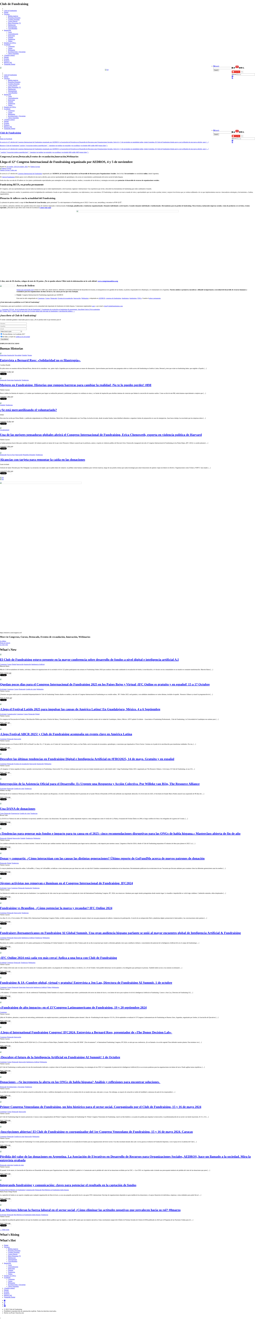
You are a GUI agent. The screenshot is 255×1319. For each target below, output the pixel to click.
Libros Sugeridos (13, 53)
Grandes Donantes (14, 19)
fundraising (133, 298)
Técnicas (7, 14)
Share (6, 139)
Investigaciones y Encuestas (17, 52)
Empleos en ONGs (10, 43)
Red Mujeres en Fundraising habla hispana (55, 1190)
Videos (10, 41)
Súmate (6, 57)
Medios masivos (13, 16)
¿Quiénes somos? (9, 55)
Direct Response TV (14, 23)
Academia (7, 44)
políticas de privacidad (23, 337)
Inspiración (7, 30)
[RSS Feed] (232, 78)
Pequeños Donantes (14, 18)
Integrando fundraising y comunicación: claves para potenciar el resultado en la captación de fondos (68, 1185)
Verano (29, 355)
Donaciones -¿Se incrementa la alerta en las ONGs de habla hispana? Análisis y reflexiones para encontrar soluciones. (80, 1082)
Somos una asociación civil (25, 290)
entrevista (10, 1165)
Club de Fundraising (8, 177)
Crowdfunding (12, 28)
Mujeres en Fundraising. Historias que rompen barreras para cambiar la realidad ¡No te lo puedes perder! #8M (75, 385)
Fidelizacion (12, 25)
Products (6, 61)
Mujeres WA (8, 62)
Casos (10, 32)
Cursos (10, 48)
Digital (6, 12)
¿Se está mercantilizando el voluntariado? (28, 410)
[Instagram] (232, 76)
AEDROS (102, 298)
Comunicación (11, 714)
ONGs (139, 298)
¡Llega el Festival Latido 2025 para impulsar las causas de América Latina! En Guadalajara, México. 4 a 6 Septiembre (80, 709)
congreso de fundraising (113, 298)
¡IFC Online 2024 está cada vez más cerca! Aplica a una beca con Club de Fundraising (58, 957)
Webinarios (11, 50)
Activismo (3, 689)
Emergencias (15, 813)
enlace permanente (155, 298)
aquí (93, 306)
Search (217, 66)
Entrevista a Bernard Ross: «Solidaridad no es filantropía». (40, 360)
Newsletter (18, 355)
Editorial (9, 838)
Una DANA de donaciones (17, 808)
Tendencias (11, 39)
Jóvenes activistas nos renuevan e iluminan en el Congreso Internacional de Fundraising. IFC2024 (66, 883)
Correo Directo (12, 21)
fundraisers (125, 298)
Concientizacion (13, 34)
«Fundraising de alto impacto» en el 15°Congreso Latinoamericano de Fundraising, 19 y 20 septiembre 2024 (73, 1007)
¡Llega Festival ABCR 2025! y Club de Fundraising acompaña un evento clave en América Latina (66, 734)
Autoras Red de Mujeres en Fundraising (12, 1190)
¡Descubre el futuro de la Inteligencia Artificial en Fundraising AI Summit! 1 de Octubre (60, 1057)
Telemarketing (12, 27)
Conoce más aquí (45, 207)
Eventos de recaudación (65, 298)
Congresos (11, 46)
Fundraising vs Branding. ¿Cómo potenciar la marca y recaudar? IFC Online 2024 (56, 908)
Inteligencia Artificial (38, 664)
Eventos (6, 59)
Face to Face (11, 455)
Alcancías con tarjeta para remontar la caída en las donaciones (42, 459)
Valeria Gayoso (35, 166)
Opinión (10, 37)
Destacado (53, 298)
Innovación (77, 298)
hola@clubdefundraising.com (113, 306)
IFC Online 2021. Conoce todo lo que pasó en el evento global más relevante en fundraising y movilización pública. (37, 311)
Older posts (4, 1229)
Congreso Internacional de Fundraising (30, 173)
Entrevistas (11, 35)
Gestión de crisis (31, 689)
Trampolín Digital (9, 64)
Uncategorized (4, 430)
